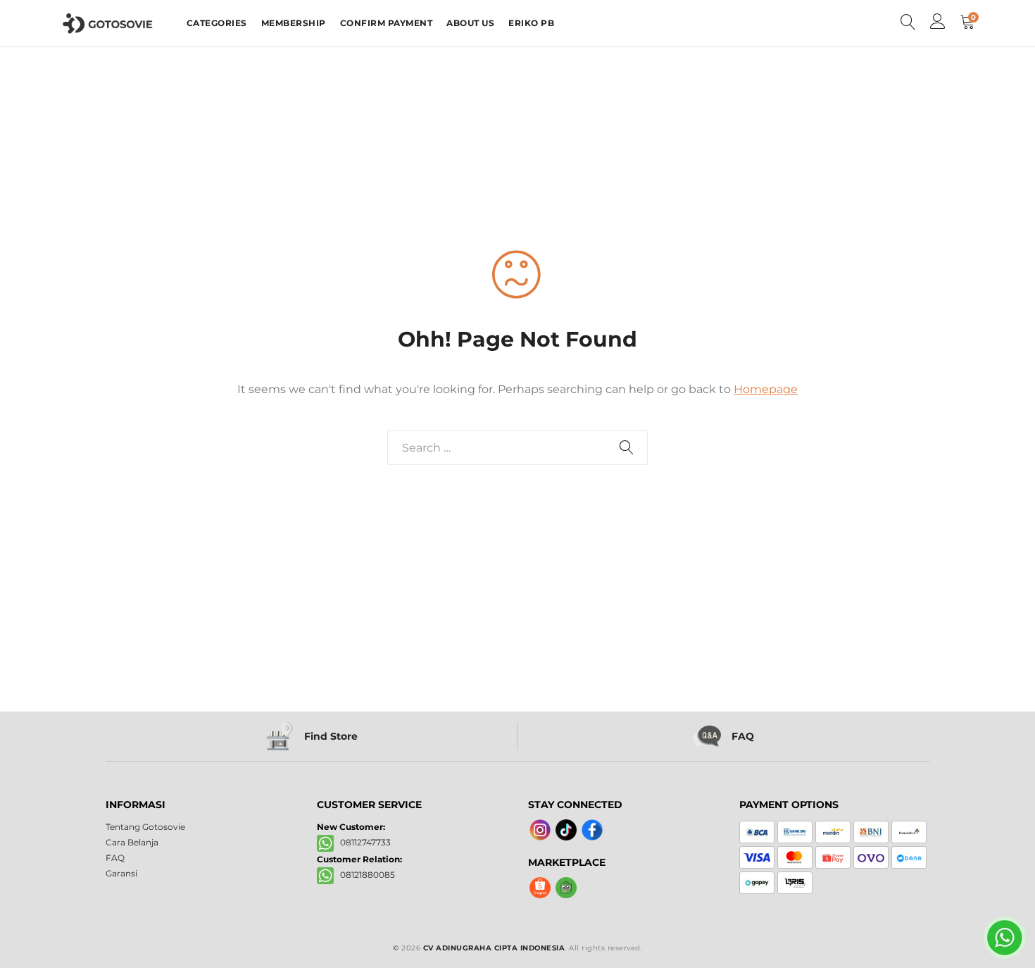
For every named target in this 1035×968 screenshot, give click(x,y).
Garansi (121, 873)
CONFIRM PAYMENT (386, 23)
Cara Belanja (132, 842)
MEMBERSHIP (293, 23)
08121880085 (364, 874)
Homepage (766, 389)
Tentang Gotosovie (145, 826)
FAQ (115, 857)
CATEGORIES (217, 23)
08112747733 (362, 842)
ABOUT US (470, 23)
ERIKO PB (531, 23)
